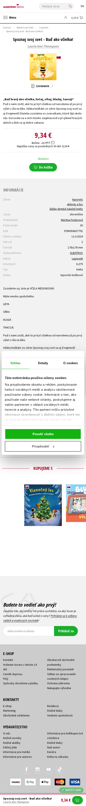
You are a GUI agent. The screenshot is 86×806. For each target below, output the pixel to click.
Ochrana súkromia (58, 683)
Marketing (9, 710)
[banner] (22, 5)
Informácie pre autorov (17, 757)
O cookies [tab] (70, 363)
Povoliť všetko (43, 434)
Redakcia (53, 706)
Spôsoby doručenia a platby (20, 683)
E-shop (7, 706)
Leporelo (43, 27)
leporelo (77, 199)
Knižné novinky (12, 738)
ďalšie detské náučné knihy (66, 209)
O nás (6, 733)
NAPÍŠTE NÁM (73, 790)
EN (82, 6)
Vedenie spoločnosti (60, 715)
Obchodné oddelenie (16, 715)
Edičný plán (10, 747)
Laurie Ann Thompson (43, 46)
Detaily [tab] (43, 363)
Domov (7, 27)
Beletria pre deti (25, 27)
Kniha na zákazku (57, 757)
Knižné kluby (55, 710)
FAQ (5, 679)
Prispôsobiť (40, 446)
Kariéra (51, 752)
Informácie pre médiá (16, 752)
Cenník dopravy (13, 674)
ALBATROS (76, 253)
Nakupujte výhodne (59, 688)
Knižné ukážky (11, 743)
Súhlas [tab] (15, 363)
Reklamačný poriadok (60, 669)
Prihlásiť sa (66, 631)
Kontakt (8, 660)
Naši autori (53, 747)
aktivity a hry (75, 204)
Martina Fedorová (72, 220)
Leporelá (77, 258)
